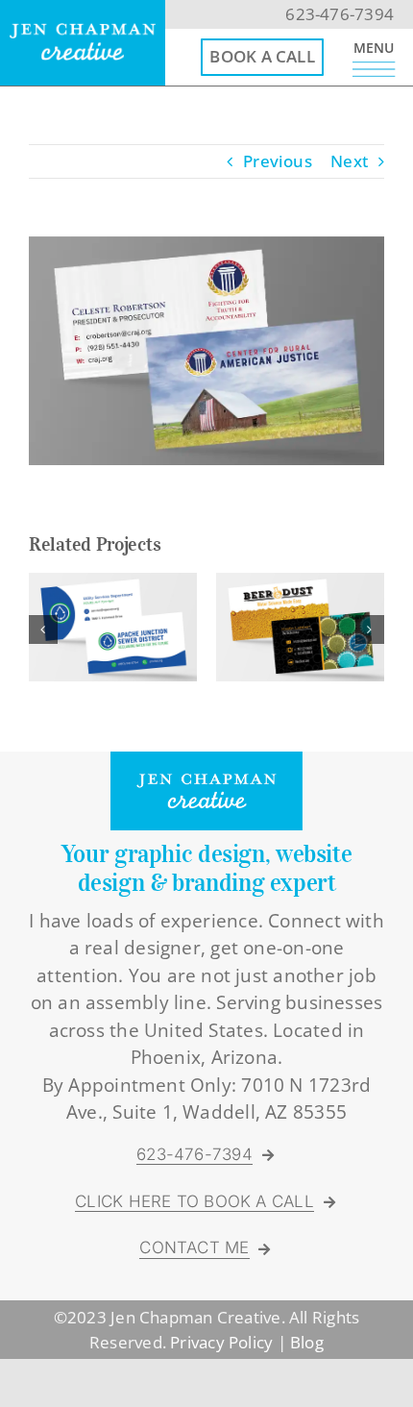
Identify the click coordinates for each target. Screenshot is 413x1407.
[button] (43, 629)
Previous (277, 161)
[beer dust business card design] (300, 584)
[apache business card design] (113, 584)
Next (349, 161)
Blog (307, 1342)
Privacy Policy (221, 1342)
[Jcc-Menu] (374, 70)
